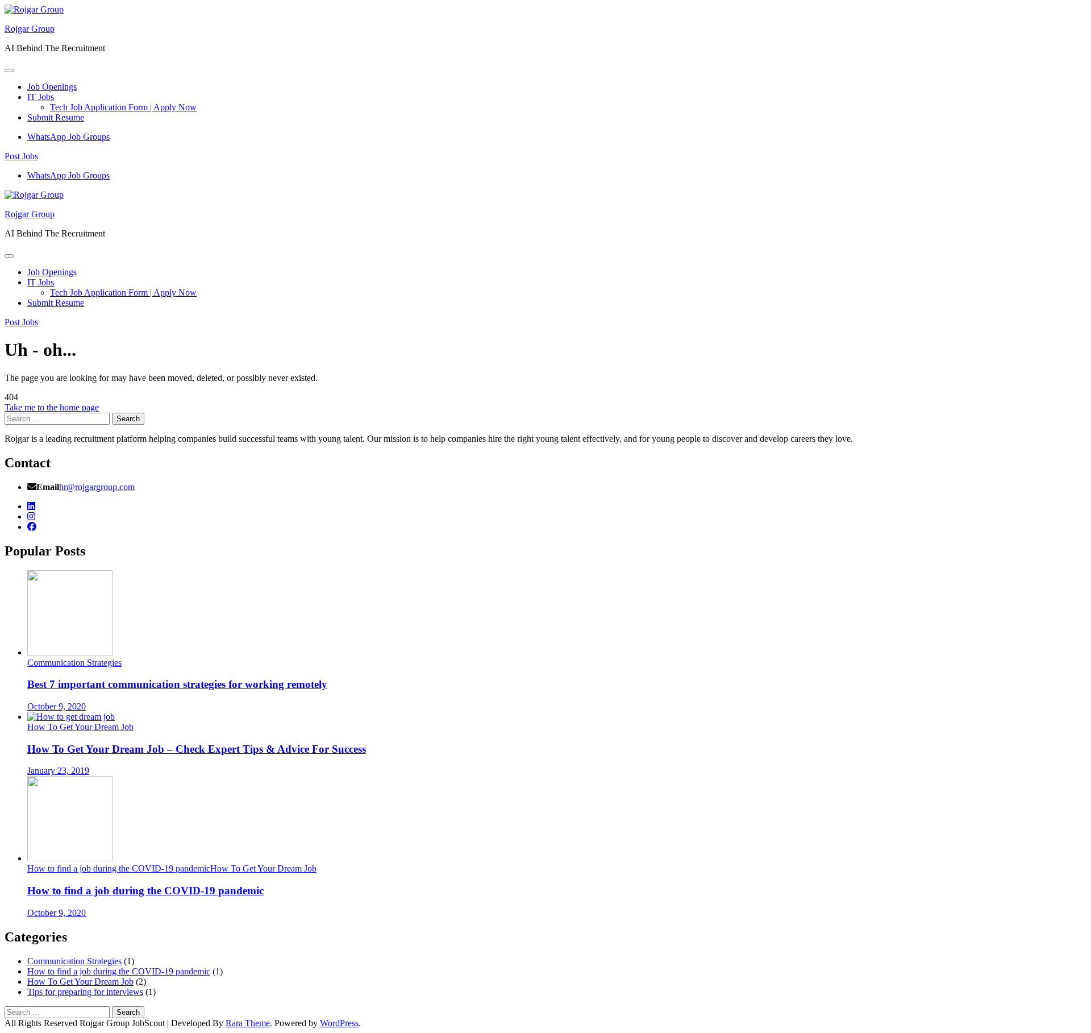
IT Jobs (40, 97)
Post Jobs (21, 156)
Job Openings (52, 87)
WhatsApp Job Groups (68, 137)
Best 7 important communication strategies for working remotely (177, 684)
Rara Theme (248, 1023)
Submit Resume (55, 117)
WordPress (339, 1023)
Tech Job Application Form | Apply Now (123, 107)
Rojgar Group (30, 29)
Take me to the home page (52, 407)
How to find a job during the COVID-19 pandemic (118, 868)
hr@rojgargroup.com (97, 487)
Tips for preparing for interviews (85, 992)
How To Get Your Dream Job (80, 727)
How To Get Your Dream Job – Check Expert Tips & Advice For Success (196, 749)
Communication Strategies (74, 662)
